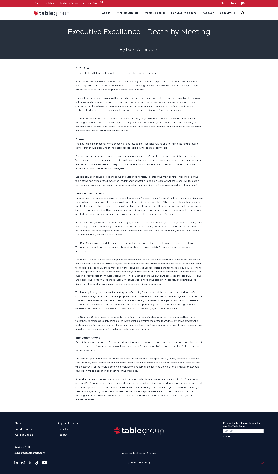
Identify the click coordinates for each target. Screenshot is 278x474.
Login (234, 3)
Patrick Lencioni (23, 429)
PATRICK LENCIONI (127, 13)
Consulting (64, 429)
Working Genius (155, 13)
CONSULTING (227, 13)
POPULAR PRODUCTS (184, 13)
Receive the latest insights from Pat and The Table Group (67, 3)
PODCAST (208, 13)
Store (224, 3)
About (18, 423)
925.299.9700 (22, 447)
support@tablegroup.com (29, 453)
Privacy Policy (129, 453)
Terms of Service (147, 453)
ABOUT (106, 13)
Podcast (62, 435)
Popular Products (68, 423)
